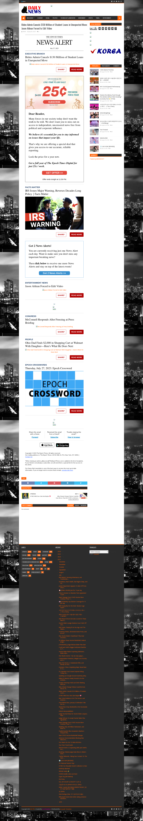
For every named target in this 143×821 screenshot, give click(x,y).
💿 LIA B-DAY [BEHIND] (107, 146)
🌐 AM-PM (23, 1)
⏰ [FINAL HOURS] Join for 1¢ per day (70, 590)
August (61, 572)
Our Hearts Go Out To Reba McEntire (70, 742)
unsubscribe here (67, 470)
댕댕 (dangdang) (105, 113)
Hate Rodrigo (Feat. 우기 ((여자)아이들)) (71, 794)
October (61, 567)
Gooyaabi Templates (66, 809)
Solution (25, 565)
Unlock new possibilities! (66, 711)
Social (48, 18)
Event (35, 551)
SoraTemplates (46, 809)
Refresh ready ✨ (64, 771)
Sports (91, 18)
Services (25, 575)
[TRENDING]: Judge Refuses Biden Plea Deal (72, 644)
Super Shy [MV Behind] (66, 776)
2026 (59, 551)
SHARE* (61, 69)
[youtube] (116, 1)
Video (39, 558)
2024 (59, 557)
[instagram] (121, 1)
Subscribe (54, 437)
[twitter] (114, 1)
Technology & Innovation (68, 18)
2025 (59, 554)
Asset (37, 569)
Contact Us (28, 457)
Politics (55, 18)
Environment (81, 18)
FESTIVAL (62, 779)
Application (38, 565)
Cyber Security (35, 572)
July (60, 575)
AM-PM (32, 809)
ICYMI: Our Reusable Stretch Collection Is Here (73, 766)
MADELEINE (104, 138)
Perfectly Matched (64, 768)
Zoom (46, 562)
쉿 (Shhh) (62, 791)
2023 (59, 559)
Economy (40, 18)
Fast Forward (104, 129)
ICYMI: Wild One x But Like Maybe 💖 (70, 695)
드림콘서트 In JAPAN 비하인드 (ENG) (70, 784)
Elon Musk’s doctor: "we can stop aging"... (71, 656)
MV (45, 569)
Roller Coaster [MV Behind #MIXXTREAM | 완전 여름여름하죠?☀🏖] (72, 788)
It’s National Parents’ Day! (66, 763)
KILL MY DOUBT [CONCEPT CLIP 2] (70, 782)
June (60, 802)
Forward (35, 437)
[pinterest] (119, 1)
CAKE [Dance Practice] (106, 70)
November (62, 564)
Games (24, 572)
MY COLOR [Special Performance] (110, 86)
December (62, 562)
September (62, 570)
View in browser (74, 437)
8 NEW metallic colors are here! (68, 774)
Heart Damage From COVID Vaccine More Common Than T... (71, 598)
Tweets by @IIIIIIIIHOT (97, 159)
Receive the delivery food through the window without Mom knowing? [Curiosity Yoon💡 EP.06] (111, 97)
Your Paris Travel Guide (66, 745)
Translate (96, 554)
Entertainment (107, 18)
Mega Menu (30, 18)
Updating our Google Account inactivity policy (72, 676)
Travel (98, 18)
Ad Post (44, 555)
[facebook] (112, 1)
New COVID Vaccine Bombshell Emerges (71, 735)
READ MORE (76, 69)
